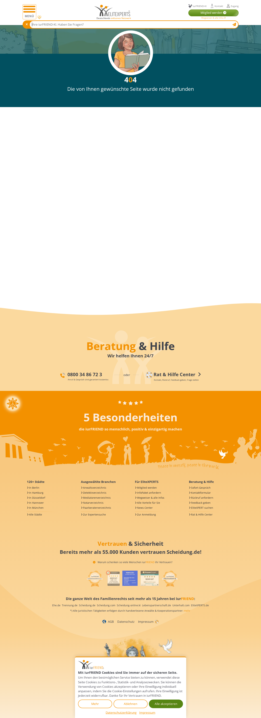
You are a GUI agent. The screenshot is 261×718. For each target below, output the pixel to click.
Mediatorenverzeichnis (97, 497)
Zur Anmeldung (146, 514)
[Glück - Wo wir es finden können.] (157, 621)
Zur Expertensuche (94, 514)
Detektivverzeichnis (94, 492)
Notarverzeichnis (93, 502)
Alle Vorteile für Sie (148, 502)
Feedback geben (201, 502)
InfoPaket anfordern (149, 492)
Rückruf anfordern (202, 497)
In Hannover (36, 502)
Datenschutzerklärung (121, 712)
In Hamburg (36, 492)
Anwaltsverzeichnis (94, 487)
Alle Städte (35, 514)
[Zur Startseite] (112, 10)
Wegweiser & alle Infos (212, 17)
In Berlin (34, 487)
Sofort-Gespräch (201, 487)
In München (36, 507)
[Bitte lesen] (39, 17)
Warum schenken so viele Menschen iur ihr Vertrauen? (134, 562)
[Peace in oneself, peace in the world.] (12, 403)
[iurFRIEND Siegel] (94, 579)
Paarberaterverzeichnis (97, 507)
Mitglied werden (147, 487)
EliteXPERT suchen (202, 507)
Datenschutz (126, 622)
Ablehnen (130, 704)
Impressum (146, 622)
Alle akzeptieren (166, 704)
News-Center (145, 507)
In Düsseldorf (37, 497)
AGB (111, 622)
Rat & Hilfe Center (202, 514)
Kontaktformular (201, 492)
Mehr (95, 704)
